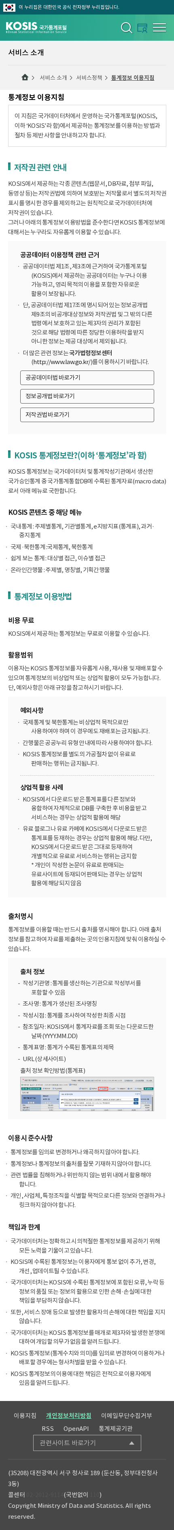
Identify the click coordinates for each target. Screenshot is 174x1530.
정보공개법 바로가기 (50, 396)
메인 (25, 77)
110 (95, 1495)
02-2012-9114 (45, 1495)
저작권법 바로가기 (47, 414)
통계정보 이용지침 (133, 77)
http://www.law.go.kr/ (61, 362)
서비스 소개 (53, 77)
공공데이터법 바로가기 (52, 377)
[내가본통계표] (142, 28)
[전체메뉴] (159, 27)
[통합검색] (126, 27)
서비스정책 (89, 77)
